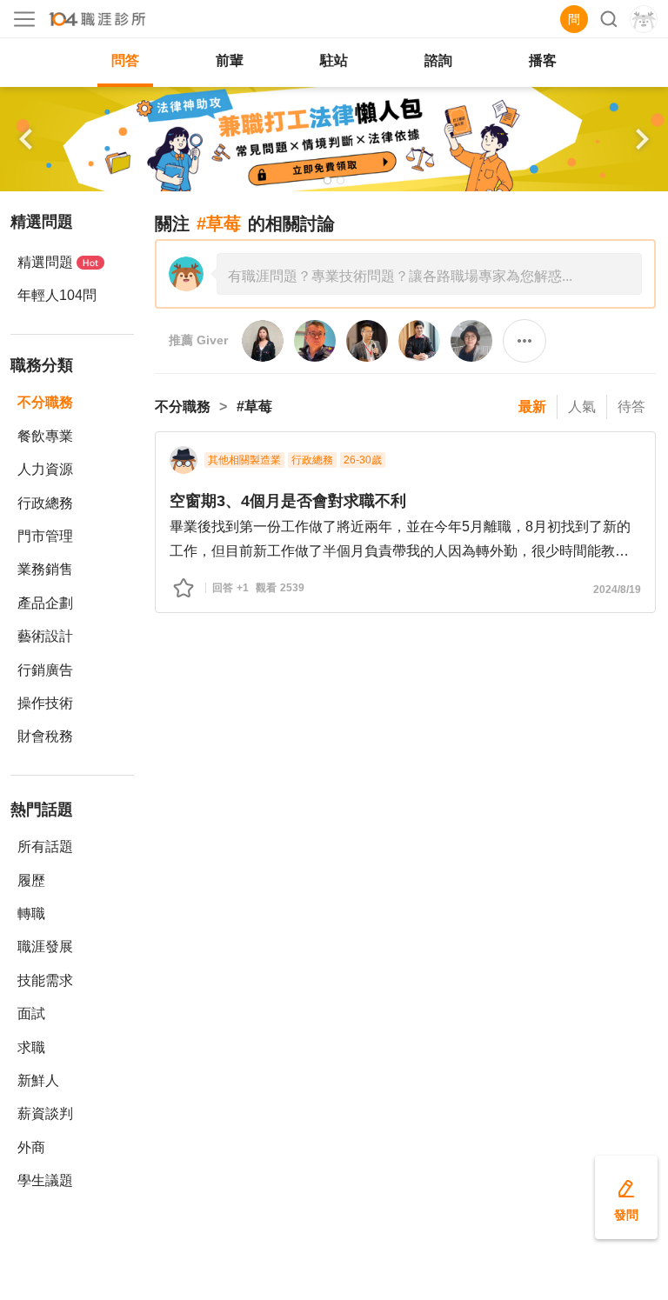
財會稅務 (45, 736)
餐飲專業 (45, 436)
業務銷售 (45, 569)
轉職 (31, 913)
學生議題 (45, 1180)
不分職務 (45, 402)
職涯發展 (45, 946)
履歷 (31, 880)
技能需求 (45, 980)
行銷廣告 (45, 670)
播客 (543, 60)
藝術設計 (45, 636)
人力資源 (45, 469)
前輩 (230, 60)
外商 (31, 1147)
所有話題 (45, 846)
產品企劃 (45, 603)
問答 (125, 60)
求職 (31, 1047)
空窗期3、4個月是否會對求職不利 (288, 501)
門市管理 (45, 536)
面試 (31, 1013)
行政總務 (45, 503)
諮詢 (438, 60)
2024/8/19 (617, 589)
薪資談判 (45, 1113)
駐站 (334, 60)
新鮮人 (38, 1080)
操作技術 (45, 703)
